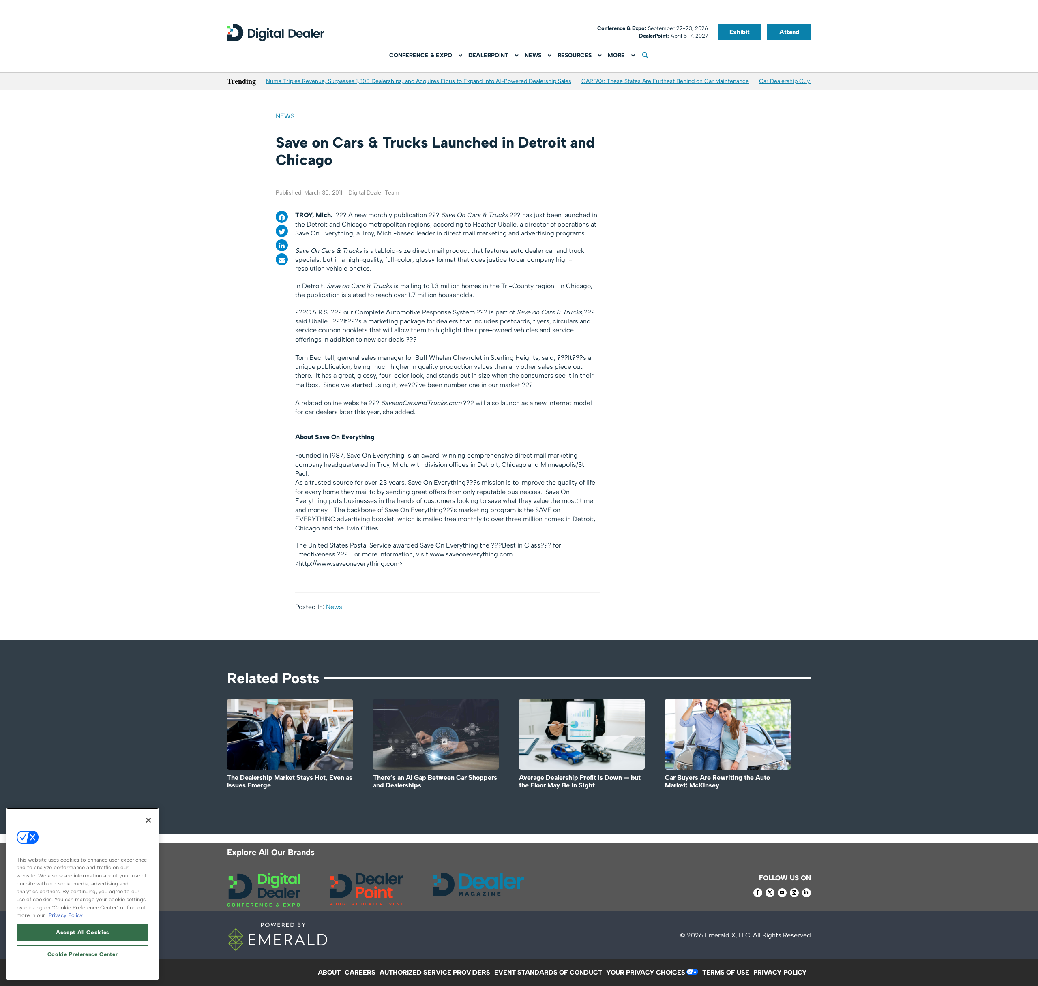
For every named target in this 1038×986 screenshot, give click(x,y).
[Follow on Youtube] (782, 892)
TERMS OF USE (725, 972)
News (285, 116)
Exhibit (739, 32)
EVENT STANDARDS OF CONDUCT (548, 972)
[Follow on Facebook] (757, 892)
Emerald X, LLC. (728, 935)
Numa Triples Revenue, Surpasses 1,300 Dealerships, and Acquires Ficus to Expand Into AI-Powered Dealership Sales (418, 81)
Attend (789, 32)
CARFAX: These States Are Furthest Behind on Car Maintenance (665, 81)
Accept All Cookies (82, 932)
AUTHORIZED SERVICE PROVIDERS (435, 972)
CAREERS (360, 972)
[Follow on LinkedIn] (806, 892)
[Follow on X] (770, 892)
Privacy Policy (66, 915)
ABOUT (329, 972)
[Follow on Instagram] (794, 892)
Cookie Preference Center (82, 954)
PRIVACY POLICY (780, 972)
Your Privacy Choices (645, 972)
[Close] (148, 820)
